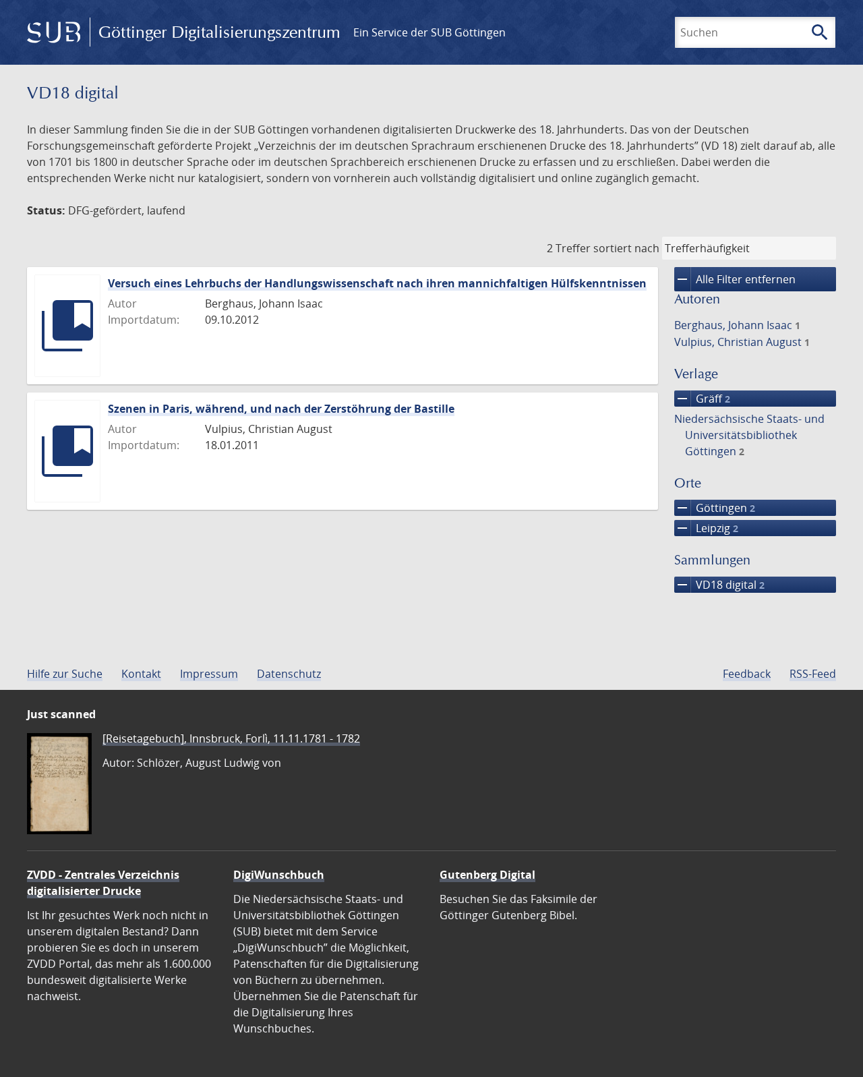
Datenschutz (289, 673)
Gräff (702, 398)
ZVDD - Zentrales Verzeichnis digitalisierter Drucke (103, 882)
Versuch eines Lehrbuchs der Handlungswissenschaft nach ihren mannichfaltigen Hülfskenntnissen (377, 283)
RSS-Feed (813, 673)
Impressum (209, 673)
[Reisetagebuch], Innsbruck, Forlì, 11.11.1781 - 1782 (231, 738)
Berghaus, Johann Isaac (737, 325)
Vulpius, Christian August (742, 341)
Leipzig (706, 528)
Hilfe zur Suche (64, 673)
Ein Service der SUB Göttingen (429, 32)
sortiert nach (626, 248)
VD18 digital (719, 585)
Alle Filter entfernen (735, 279)
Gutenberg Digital (487, 874)
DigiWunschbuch (278, 874)
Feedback (747, 673)
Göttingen (714, 508)
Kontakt (141, 673)
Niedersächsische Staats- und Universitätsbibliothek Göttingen (749, 435)
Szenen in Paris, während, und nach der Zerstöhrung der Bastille (281, 408)
